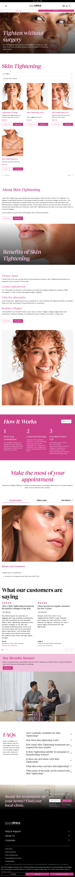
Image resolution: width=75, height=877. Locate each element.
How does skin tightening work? (42, 740)
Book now (7, 668)
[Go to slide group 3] (5, 649)
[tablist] (37, 500)
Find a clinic (67, 800)
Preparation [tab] (15, 500)
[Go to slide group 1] (2, 649)
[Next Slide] (71, 650)
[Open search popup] (69, 6)
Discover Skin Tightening (9, 645)
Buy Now (56, 10)
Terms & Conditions (10, 851)
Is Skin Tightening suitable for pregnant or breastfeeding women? (47, 753)
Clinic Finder (63, 806)
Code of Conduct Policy (11, 855)
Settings (13, 874)
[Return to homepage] (35, 5)
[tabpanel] (37, 125)
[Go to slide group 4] (7, 649)
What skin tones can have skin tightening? (47, 766)
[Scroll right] (72, 500)
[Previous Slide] (66, 650)
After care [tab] (41, 500)
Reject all (37, 874)
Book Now (18, 10)
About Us (10, 835)
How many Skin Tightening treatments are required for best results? (48, 746)
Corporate (10, 840)
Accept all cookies (62, 874)
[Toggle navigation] (6, 6)
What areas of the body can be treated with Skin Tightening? (48, 772)
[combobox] (37, 78)
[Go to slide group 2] (3, 649)
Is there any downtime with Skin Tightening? (42, 760)
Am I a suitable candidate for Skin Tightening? (43, 734)
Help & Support (13, 831)
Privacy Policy (8, 848)
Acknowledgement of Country (13, 858)
